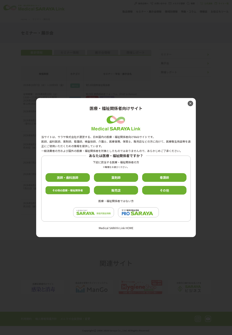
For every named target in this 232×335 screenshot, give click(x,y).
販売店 (116, 190)
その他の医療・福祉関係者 (67, 190)
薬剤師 (116, 177)
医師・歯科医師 (67, 177)
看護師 (164, 177)
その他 (164, 190)
